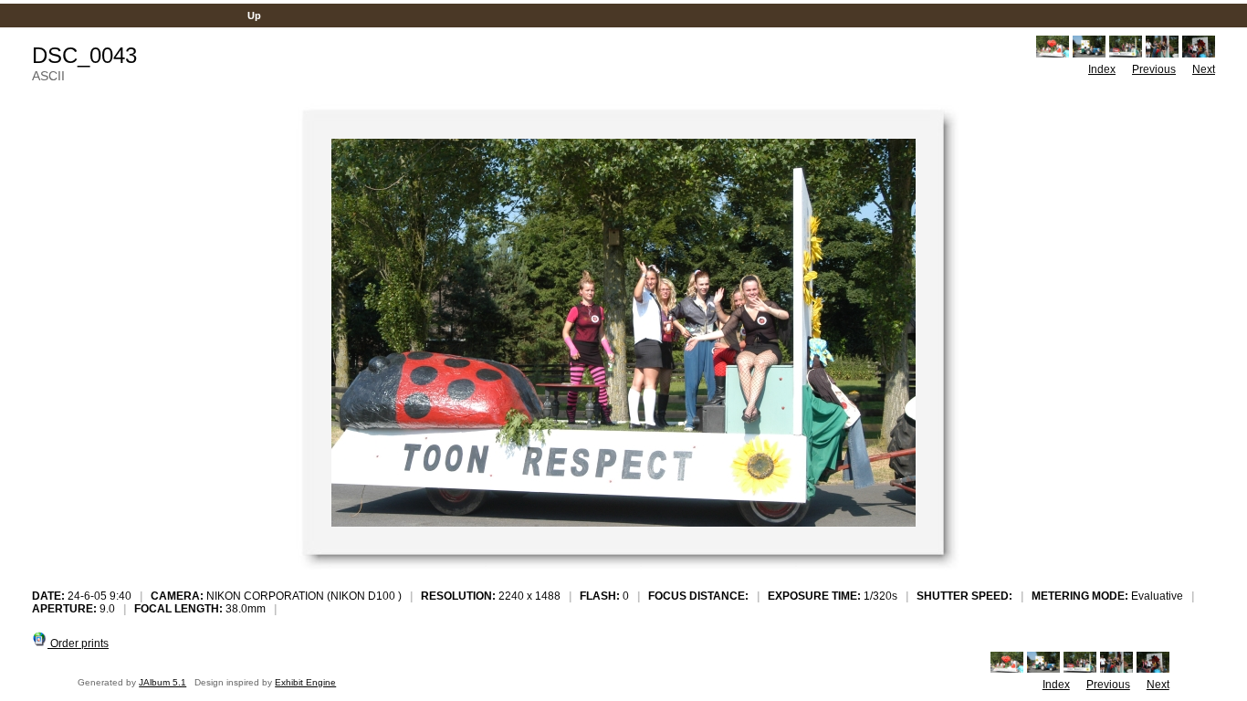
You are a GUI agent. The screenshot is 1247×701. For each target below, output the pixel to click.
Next (1203, 69)
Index (1102, 69)
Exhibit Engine (305, 682)
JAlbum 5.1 (162, 682)
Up (254, 15)
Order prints (78, 643)
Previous (1154, 69)
